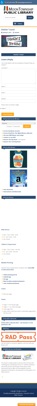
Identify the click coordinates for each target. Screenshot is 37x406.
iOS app (5, 279)
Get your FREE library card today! (13, 135)
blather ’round (18, 55)
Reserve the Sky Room (10, 139)
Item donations (8, 189)
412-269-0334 (11, 2)
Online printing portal (10, 275)
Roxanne (17, 32)
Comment (4, 68)
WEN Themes (18, 395)
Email (3, 92)
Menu (20, 24)
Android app (7, 277)
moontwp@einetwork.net (25, 2)
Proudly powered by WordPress (13, 393)
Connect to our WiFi (9, 137)
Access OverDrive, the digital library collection (17, 133)
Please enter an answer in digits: (10, 105)
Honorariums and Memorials (12, 191)
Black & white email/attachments (14, 281)
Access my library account (11, 131)
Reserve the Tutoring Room (12, 142)
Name (3, 86)
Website (3, 99)
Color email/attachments (11, 283)
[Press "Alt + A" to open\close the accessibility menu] (2, 2)
